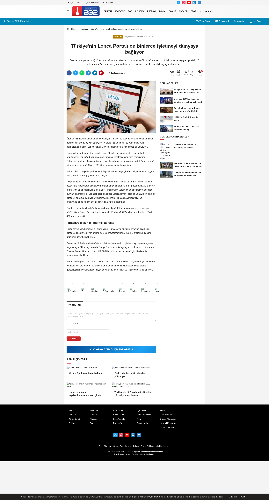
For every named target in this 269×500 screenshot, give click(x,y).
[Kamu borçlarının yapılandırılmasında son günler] (88, 385)
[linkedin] (94, 72)
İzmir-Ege (120, 11)
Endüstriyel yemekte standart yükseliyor (130, 374)
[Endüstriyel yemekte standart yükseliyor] (134, 367)
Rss (100, 446)
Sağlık (172, 11)
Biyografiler (118, 423)
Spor (193, 11)
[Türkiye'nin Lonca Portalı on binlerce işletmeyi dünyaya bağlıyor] (111, 107)
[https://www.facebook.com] (189, 2)
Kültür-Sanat (74, 419)
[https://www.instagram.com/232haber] (184, 2)
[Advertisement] (216, 77)
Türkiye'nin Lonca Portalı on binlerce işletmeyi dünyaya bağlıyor (116, 29)
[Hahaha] (133, 286)
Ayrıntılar (233, 497)
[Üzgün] (158, 286)
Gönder (73, 338)
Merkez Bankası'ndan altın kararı (86, 373)
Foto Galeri (223, 21)
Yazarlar (240, 21)
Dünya (162, 11)
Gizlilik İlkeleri (107, 2)
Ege (130, 11)
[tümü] (200, 11)
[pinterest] (101, 72)
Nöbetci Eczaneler (168, 423)
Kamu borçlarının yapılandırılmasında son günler (85, 394)
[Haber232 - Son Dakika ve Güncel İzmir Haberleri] (86, 11)
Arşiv (139, 419)
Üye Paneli (257, 21)
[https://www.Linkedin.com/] (194, 2)
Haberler (74, 29)
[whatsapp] (81, 72)
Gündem (108, 11)
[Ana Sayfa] (68, 29)
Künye (70, 2)
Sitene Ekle (118, 446)
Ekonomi (151, 11)
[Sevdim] (94, 286)
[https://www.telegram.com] (199, 2)
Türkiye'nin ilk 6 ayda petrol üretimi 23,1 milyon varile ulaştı (132, 394)
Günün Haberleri (144, 415)
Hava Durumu (166, 415)
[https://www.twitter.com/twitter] (178, 2)
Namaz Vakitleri (167, 427)
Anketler (163, 411)
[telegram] (88, 72)
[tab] (75, 305)
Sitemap (107, 446)
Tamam (242, 497)
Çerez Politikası (92, 2)
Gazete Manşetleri (168, 419)
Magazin (183, 11)
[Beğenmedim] (108, 286)
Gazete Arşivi (142, 423)
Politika (139, 11)
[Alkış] (84, 286)
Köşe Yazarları (119, 419)
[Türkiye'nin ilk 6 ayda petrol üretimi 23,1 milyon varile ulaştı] (134, 385)
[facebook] (69, 72)
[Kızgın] (122, 286)
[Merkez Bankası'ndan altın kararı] (88, 367)
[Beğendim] (72, 286)
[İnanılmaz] (145, 286)
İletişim (80, 2)
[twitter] (75, 72)
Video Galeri (204, 21)
